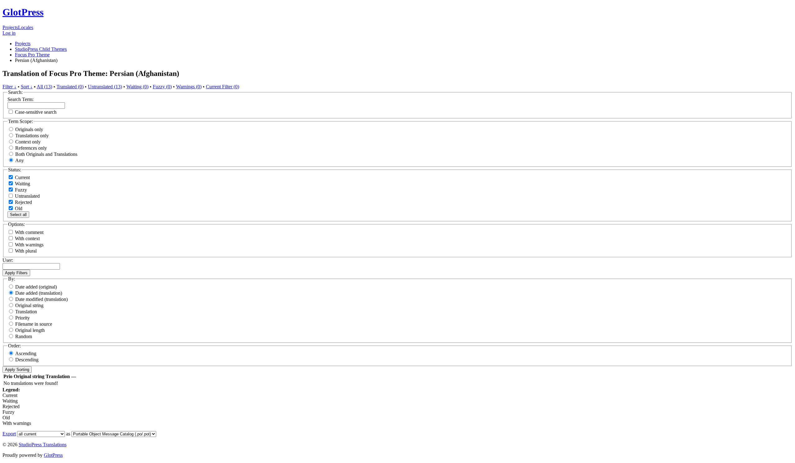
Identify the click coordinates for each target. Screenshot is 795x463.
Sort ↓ (27, 86)
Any (19, 160)
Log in (9, 33)
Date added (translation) (38, 293)
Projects (10, 27)
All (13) (44, 86)
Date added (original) (36, 286)
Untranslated (27, 196)
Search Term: (20, 99)
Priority (22, 317)
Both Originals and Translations (46, 154)
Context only (28, 141)
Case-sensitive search (36, 112)
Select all (18, 214)
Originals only (29, 129)
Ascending (25, 353)
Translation (26, 311)
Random (23, 336)
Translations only (32, 135)
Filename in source (33, 324)
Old (18, 208)
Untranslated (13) (105, 86)
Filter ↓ (9, 86)
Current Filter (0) (222, 86)
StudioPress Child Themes (41, 49)
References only (31, 148)
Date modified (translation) (41, 299)
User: (7, 260)
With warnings (29, 244)
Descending (27, 359)
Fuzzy (20, 189)
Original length (30, 330)
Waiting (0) (137, 86)
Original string (29, 305)
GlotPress (22, 12)
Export (9, 433)
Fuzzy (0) (162, 86)
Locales (25, 27)
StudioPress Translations (42, 444)
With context (27, 238)
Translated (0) (70, 86)
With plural (26, 251)
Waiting (22, 183)
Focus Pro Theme (32, 54)
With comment (29, 232)
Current (22, 177)
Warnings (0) (189, 86)
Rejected (23, 202)
